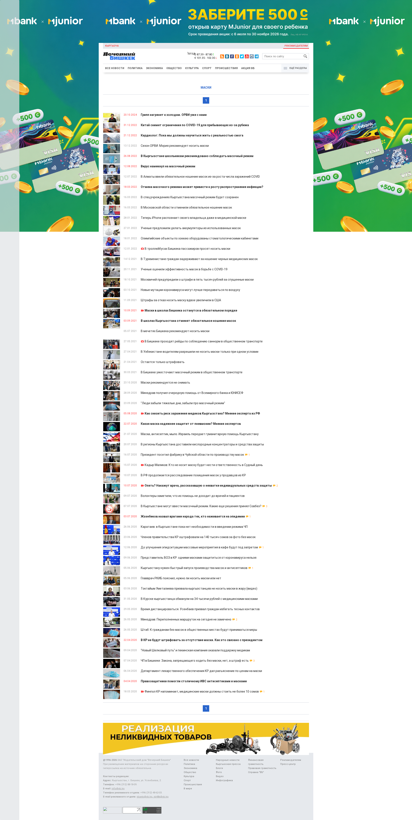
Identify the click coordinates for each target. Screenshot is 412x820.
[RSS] (222, 56)
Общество (174, 68)
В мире (188, 788)
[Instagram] (252, 56)
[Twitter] (242, 56)
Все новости (114, 68)
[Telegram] (257, 56)
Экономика (154, 68)
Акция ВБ (247, 68)
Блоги (219, 768)
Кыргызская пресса (228, 764)
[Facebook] (232, 56)
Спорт (207, 68)
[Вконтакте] (227, 56)
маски (206, 87)
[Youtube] (247, 56)
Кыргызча (112, 45)
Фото (219, 772)
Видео (220, 776)
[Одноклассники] (237, 56)
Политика (135, 68)
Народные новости (227, 760)
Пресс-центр (288, 764)
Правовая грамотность (262, 768)
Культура (192, 68)
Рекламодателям (296, 45)
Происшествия (226, 68)
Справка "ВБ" (256, 772)
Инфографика (224, 780)
